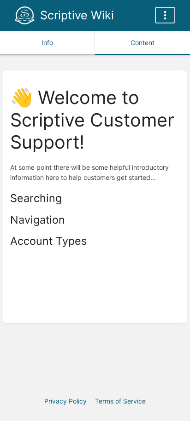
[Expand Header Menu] (165, 15)
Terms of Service (120, 401)
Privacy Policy (65, 401)
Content (142, 42)
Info (47, 42)
